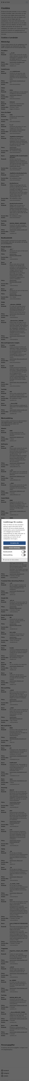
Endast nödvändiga (14, 547)
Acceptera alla (14, 543)
